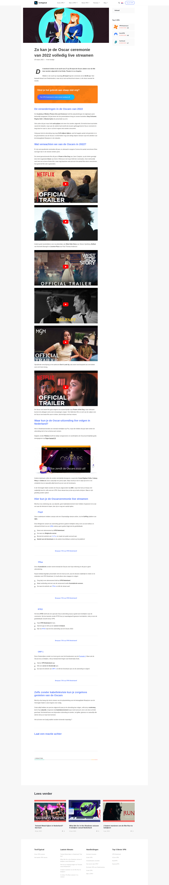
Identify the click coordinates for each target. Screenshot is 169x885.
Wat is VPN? (72, 3)
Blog (105, 3)
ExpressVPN (115, 864)
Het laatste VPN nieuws (40, 857)
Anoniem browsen (91, 854)
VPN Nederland (116, 854)
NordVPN (114, 860)
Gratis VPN (60, 3)
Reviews (95, 3)
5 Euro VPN (115, 857)
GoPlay (54, 536)
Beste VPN (85, 3)
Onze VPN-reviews (39, 854)
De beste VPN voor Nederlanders (95, 867)
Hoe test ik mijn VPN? (92, 864)
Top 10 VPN (130, 3)
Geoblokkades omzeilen (93, 860)
